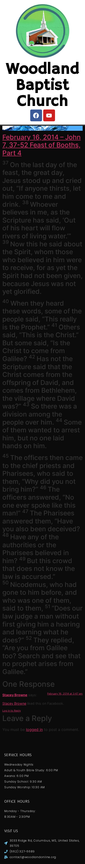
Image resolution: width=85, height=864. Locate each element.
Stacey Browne (14, 695)
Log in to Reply (11, 710)
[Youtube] (49, 115)
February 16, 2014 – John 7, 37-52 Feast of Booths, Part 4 (41, 145)
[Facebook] (36, 115)
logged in (34, 729)
